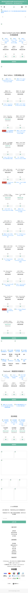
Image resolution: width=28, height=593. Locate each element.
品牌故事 (14, 531)
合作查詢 (14, 536)
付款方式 (14, 546)
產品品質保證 (14, 532)
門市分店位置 (14, 534)
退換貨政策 (14, 552)
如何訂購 (14, 548)
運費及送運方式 (14, 545)
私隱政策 (14, 550)
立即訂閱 (14, 522)
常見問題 (14, 543)
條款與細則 (14, 553)
